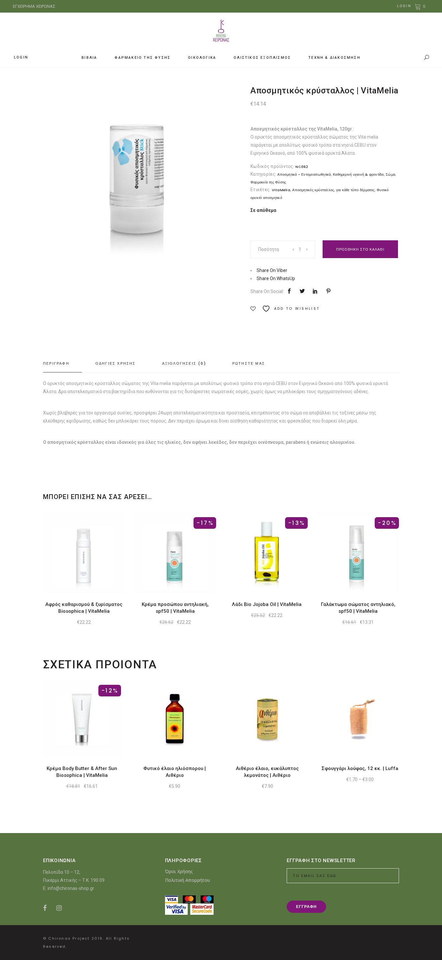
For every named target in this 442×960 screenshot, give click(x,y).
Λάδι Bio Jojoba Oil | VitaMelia (267, 604)
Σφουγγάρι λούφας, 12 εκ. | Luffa (360, 768)
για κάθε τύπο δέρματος (355, 190)
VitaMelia (281, 190)
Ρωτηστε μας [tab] (248, 363)
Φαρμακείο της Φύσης (268, 182)
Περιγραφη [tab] (56, 363)
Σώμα (390, 174)
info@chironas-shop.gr (71, 888)
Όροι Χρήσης (179, 871)
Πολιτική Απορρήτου (187, 880)
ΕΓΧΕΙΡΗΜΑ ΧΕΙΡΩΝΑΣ (34, 6)
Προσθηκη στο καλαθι (360, 249)
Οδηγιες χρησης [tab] (115, 363)
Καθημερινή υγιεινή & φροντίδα (358, 174)
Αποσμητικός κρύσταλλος (313, 190)
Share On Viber (272, 270)
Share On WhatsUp (276, 278)
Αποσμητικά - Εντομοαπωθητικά (304, 174)
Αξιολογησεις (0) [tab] (184, 363)
